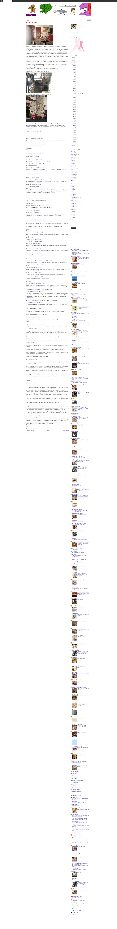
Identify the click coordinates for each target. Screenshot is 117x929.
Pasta (72, 183)
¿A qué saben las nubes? (77, 775)
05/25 (74, 113)
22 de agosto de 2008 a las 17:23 (35, 159)
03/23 (74, 127)
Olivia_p (27, 248)
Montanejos (29, 125)
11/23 (74, 72)
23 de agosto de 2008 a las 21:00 (34, 212)
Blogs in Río (73, 206)
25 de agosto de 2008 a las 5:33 (46, 260)
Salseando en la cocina (77, 724)
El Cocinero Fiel (75, 249)
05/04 (74, 118)
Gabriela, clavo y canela (77, 448)
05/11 (74, 116)
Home (28, 17)
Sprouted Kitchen (75, 828)
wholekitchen (75, 613)
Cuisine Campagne (76, 837)
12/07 (74, 69)
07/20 (74, 99)
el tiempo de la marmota (77, 456)
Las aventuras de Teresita (77, 635)
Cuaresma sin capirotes (76, 762)
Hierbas (72, 211)
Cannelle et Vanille (76, 899)
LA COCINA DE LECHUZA (77, 509)
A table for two (75, 878)
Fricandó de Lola (75, 273)
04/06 (74, 125)
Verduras (72, 152)
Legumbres (73, 172)
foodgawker (74, 801)
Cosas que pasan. (80, 695)
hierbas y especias (76, 263)
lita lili (73, 709)
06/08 (74, 109)
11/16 (74, 74)
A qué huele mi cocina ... (77, 679)
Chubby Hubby (75, 912)
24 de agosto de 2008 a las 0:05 (38, 218)
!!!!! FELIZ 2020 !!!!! (80, 385)
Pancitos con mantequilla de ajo (83, 348)
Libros (72, 188)
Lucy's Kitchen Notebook (77, 834)
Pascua (72, 212)
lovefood (74, 538)
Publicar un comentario (30, 428)
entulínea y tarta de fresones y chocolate (79, 539)
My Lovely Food (75, 355)
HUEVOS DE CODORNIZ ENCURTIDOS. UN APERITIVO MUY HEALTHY (83, 408)
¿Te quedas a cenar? (76, 289)
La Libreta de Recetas (76, 398)
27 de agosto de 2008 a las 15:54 (34, 404)
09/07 (74, 85)
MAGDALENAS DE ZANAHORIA (83, 673)
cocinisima (74, 520)
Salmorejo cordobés (81, 580)
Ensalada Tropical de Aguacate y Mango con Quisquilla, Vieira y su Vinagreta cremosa (83, 593)
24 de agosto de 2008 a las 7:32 (37, 232)
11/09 (74, 76)
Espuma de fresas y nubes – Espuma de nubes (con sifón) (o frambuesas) (83, 489)
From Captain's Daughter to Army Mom (80, 855)
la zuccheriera (75, 598)
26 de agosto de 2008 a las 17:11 (36, 291)
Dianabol (73, 879)
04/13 (74, 123)
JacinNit (27, 254)
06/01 (74, 111)
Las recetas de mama (76, 423)
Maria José (28, 167)
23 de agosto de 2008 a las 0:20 (36, 179)
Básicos (72, 208)
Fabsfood (74, 620)
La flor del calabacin (76, 541)
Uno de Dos (74, 312)
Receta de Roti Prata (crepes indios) (78, 552)
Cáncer (72, 158)
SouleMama (74, 832)
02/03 (74, 139)
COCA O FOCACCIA (81, 283)
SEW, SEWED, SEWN (81, 524)
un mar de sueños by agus (77, 628)
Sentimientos (73, 168)
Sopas (72, 169)
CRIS (27, 212)
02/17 (74, 135)
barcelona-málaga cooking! (77, 780)
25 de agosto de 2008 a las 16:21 (37, 283)
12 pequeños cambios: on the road (78, 457)
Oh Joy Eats (74, 916)
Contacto (32, 17)
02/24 (74, 134)
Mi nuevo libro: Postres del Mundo (78, 320)
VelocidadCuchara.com (77, 791)
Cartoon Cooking (75, 329)
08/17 (74, 90)
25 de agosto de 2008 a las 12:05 (34, 272)
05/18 (74, 114)
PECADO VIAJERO (31, 22)
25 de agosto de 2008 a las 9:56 (35, 267)
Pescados (73, 155)
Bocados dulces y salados (77, 513)
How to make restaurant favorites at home (79, 819)
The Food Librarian (76, 845)
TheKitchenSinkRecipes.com (78, 824)
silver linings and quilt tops (77, 833)
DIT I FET (74, 340)
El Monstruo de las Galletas (78, 377)
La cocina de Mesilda (76, 416)
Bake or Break (75, 797)
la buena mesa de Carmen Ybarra (79, 579)
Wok (71, 218)
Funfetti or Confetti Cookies (82, 846)
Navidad (72, 165)
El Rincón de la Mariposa (77, 369)
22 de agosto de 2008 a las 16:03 (36, 138)
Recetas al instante (30, 145)
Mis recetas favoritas (76, 347)
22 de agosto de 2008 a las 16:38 (36, 153)
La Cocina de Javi (76, 789)
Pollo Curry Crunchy (81, 356)
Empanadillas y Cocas (75, 197)
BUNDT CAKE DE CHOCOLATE (83, 566)
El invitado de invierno (77, 746)
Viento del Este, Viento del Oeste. (79, 523)
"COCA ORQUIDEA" (81, 658)
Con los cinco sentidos (77, 787)
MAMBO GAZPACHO (81, 399)
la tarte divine (75, 716)
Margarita (28, 205)
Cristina (27, 159)
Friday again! (75, 782)
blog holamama (75, 473)
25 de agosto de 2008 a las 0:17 (35, 254)
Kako (27, 272)
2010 (73, 60)
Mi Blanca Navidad (80, 717)
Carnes (72, 157)
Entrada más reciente (30, 430)
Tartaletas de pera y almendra (82, 477)
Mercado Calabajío (76, 256)
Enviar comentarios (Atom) (37, 433)
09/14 (74, 83)
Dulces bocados (75, 362)
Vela (71, 205)
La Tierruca (74, 731)
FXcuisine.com (75, 868)
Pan (71, 166)
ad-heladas (74, 657)
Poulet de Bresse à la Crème (77, 836)
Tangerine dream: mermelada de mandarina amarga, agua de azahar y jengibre (83, 543)
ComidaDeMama (75, 905)
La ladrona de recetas (76, 785)
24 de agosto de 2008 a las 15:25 (36, 248)
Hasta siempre (80, 599)
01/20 (74, 142)
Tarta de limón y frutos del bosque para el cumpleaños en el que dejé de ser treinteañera (83, 299)
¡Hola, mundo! (74, 317)
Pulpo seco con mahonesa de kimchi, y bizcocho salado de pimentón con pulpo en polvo (82, 496)
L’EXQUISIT (74, 446)
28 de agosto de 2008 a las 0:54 (36, 415)
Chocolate (73, 194)
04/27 (74, 120)
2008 (73, 64)
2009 (73, 62)
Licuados (72, 200)
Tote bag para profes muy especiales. (79, 475)
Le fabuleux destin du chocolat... (79, 687)
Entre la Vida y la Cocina (77, 548)
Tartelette (74, 914)
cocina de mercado (76, 305)
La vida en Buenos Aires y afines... (79, 665)
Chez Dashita (75, 431)
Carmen (27, 239)
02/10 (74, 137)
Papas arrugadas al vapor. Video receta (79, 382)
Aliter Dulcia (74, 773)
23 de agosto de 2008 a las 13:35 (35, 196)
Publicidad (73, 189)
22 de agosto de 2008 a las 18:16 (38, 163)
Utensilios (73, 203)
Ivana (27, 186)
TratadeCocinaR (75, 564)
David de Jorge (75, 771)
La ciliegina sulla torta (76, 896)
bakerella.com (75, 804)
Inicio (48, 430)
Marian (27, 196)
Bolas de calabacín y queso (82, 264)
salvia (27, 267)
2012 (73, 57)
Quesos (72, 185)
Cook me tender (75, 650)
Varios (32, 131)
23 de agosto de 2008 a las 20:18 (36, 205)
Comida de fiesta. (75, 549)
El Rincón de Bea (75, 784)
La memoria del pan (76, 336)
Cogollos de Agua (76, 466)
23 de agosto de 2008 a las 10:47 (35, 186)
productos (73, 192)
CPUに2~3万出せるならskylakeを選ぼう (79, 559)
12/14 (74, 67)
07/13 (74, 100)
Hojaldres (72, 198)
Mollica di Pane (75, 888)
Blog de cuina (75, 274)
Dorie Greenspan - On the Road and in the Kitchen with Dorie (80, 864)
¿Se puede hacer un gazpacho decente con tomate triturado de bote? (83, 258)
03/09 (74, 130)
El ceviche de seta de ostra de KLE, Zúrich (80, 250)
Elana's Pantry (75, 821)
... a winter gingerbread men (82, 680)
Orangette (74, 871)
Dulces (72, 151)
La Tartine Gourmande (76, 841)
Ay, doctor (74, 414)
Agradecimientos (74, 154)
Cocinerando (74, 572)
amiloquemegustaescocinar (78, 561)
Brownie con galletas (76, 447)
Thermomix (73, 161)
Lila (26, 404)
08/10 (74, 97)
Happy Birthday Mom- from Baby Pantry (79, 822)
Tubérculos (73, 217)
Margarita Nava (29, 218)
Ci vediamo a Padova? (76, 897)
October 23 (79, 872)
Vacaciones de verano (81, 276)
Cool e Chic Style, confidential (78, 807)
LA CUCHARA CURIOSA (77, 282)
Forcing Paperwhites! (81, 857)
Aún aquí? (79, 740)
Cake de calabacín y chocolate (77, 521)
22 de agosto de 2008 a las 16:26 (40, 145)
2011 (73, 59)
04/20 (74, 121)
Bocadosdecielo (75, 501)
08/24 (74, 88)
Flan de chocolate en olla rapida (83, 363)
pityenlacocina (75, 694)
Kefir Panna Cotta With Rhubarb (78, 802)
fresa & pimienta (75, 494)
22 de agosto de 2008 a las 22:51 (34, 173)
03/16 (74, 128)
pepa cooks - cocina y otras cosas (79, 761)
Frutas (72, 160)
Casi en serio (75, 739)
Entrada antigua (65, 430)
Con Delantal (74, 551)
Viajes (39, 131)
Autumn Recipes (75, 854)
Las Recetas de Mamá (76, 381)
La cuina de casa (75, 484)
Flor (26, 173)
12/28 (74, 65)
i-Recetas (74, 487)
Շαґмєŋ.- (28, 291)
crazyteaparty (75, 642)
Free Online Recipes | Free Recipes (79, 818)
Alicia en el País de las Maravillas (32, 260)
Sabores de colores (76, 406)
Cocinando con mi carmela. (78, 344)
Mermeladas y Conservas (76, 201)
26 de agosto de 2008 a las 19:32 (36, 302)
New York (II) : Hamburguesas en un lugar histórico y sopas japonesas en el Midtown (82, 652)
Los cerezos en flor (76, 391)
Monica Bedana (29, 163)
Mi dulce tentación (76, 322)
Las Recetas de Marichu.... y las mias (80, 384)
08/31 (74, 86)
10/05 (74, 78)
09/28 (74, 79)
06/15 (74, 107)
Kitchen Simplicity (76, 853)
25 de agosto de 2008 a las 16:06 (36, 276)
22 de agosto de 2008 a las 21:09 (37, 167)
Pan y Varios (74, 753)
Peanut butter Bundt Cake (82, 621)
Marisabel (28, 153)
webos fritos (74, 316)
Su (26, 243)
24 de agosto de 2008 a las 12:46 (33, 243)
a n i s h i (28, 302)
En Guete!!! (74, 554)
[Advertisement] (58, 926)
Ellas (72, 195)
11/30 (74, 71)
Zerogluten (74, 778)
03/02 (74, 132)
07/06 (74, 102)
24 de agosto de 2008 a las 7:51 (35, 239)
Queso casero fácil (80, 636)
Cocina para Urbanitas (76, 702)
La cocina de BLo (75, 252)
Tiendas (72, 215)
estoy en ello (74, 672)
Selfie (78, 432)
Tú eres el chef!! (75, 319)
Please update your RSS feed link (78, 900)
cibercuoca (28, 232)
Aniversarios (73, 174)
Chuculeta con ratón (76, 764)
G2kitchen (74, 908)
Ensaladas (73, 178)
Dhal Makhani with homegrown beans (79, 869)
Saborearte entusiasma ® (77, 530)
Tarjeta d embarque (76, 438)
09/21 (74, 81)
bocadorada (74, 558)
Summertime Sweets (76, 805)
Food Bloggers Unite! (76, 910)
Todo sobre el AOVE (75, 345)
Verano (36, 131)
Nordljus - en (75, 901)
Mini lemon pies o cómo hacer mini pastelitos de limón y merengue (82, 704)
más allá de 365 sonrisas (77, 605)
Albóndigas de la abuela (81, 514)
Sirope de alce (75, 413)
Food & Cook (75, 459)
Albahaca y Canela (76, 297)
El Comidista (75, 587)
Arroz (72, 171)
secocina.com (75, 293)
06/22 (74, 106)
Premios (72, 214)
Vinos (72, 191)
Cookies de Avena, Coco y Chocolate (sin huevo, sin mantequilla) (82, 574)
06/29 (74, 104)
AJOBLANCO (75, 591)
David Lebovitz (75, 814)
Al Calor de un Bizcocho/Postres (79, 776)
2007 (73, 145)
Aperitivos (73, 175)
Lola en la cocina (75, 476)
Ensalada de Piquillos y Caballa (83, 323)
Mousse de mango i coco (76, 485)
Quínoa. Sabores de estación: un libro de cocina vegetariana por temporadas (83, 307)
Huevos (72, 181)
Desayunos (73, 177)
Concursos (73, 209)
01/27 (74, 141)
